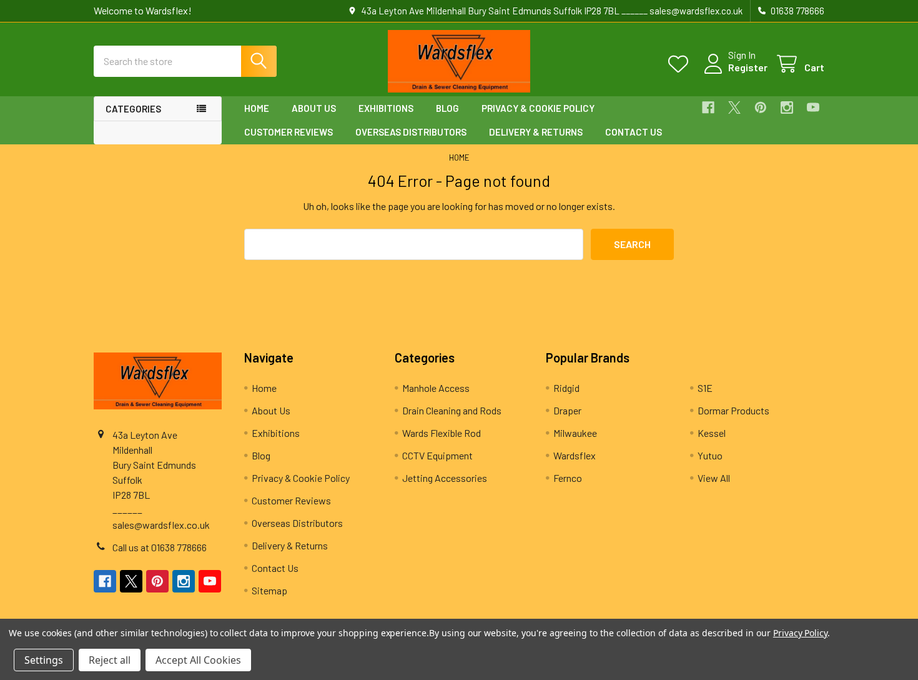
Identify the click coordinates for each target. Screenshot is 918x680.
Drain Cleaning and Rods (451, 410)
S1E (705, 388)
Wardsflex (574, 455)
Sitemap (269, 590)
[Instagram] (787, 107)
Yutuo (710, 455)
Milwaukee (575, 433)
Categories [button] (133, 108)
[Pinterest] (760, 107)
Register (747, 67)
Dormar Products (733, 410)
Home (256, 108)
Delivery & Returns (536, 132)
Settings (43, 660)
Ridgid (566, 388)
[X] (734, 107)
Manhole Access (436, 388)
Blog (447, 108)
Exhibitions (385, 108)
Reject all (110, 660)
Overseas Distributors (410, 132)
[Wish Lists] (681, 64)
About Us (314, 108)
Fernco (567, 478)
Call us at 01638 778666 (159, 547)
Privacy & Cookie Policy (538, 108)
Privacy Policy (800, 633)
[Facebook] (708, 107)
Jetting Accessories (444, 478)
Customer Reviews (288, 132)
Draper (567, 410)
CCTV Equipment (437, 455)
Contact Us (633, 132)
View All (714, 478)
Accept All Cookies (198, 660)
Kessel (712, 433)
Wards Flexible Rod (441, 433)
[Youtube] (813, 107)
